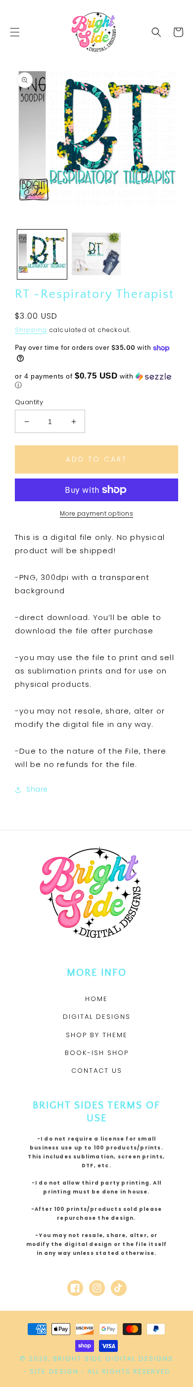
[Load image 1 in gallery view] (42, 254)
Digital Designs (97, 1016)
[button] (15, 32)
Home (96, 999)
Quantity (29, 402)
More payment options (96, 513)
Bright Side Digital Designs (113, 1358)
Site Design (54, 1371)
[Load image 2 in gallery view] (96, 254)
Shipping (31, 330)
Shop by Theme (97, 1035)
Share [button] (37, 789)
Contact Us (96, 1070)
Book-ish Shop (97, 1052)
